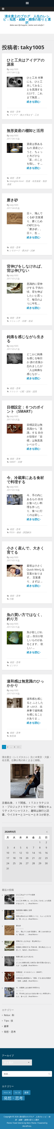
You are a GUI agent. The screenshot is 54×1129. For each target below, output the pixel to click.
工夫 (37, 114)
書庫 (6, 1026)
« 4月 (46, 832)
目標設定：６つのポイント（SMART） (25, 409)
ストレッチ (14, 321)
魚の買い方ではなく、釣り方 (25, 616)
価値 (19, 532)
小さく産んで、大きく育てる (25, 550)
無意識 (12, 735)
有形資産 (36, 181)
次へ (19, 747)
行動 (11, 598)
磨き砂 (12, 199)
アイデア (13, 114)
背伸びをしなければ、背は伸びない (25, 268)
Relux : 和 (9, 1015)
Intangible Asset (16, 181)
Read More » (33, 903)
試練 (32, 250)
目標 (24, 321)
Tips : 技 (8, 1020)
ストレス (13, 391)
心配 (22, 391)
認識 (35, 391)
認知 (28, 391)
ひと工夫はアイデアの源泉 (26, 62)
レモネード (14, 250)
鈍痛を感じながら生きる (25, 338)
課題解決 (27, 532)
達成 (30, 321)
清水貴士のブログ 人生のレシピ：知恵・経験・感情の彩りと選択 (27, 19)
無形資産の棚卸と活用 (25, 130)
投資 (28, 181)
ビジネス (13, 665)
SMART (12, 461)
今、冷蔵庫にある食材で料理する (25, 479)
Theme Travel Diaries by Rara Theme (21, 1123)
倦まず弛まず (26, 114)
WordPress (26, 1126)
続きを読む (33, 101)
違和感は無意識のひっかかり (25, 683)
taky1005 (14, 69)
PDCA (11, 532)
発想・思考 (15, 111)
